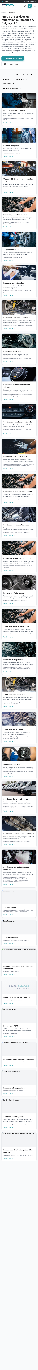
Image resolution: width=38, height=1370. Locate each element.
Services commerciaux (12, 88)
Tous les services (10, 75)
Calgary (3, 12)
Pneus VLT (27, 75)
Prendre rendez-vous (14, 58)
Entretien (7, 79)
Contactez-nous (12, 64)
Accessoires (8, 83)
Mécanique (21, 79)
